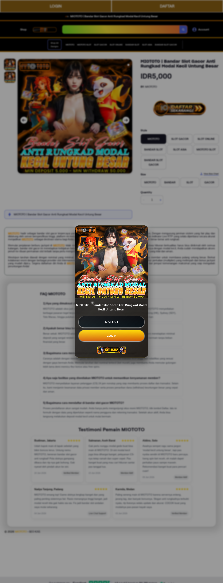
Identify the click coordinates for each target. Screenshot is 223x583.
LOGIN (112, 335)
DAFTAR (111, 322)
